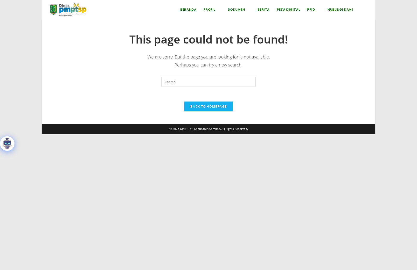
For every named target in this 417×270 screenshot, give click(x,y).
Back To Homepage (208, 106)
